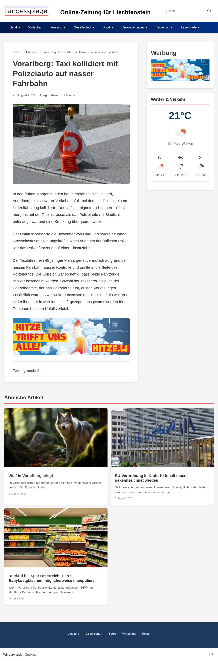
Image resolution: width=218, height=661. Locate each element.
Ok (211, 654)
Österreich (31, 52)
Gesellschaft (82, 27)
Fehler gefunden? (26, 371)
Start (16, 52)
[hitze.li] (71, 336)
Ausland (56, 27)
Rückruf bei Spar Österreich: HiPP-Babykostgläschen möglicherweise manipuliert (51, 578)
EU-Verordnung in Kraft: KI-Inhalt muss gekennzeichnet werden (150, 478)
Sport (106, 27)
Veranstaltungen (133, 27)
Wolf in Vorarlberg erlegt (31, 476)
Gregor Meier (49, 95)
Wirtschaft (35, 27)
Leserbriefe (188, 27)
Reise (146, 633)
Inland (13, 27)
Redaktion (162, 27)
